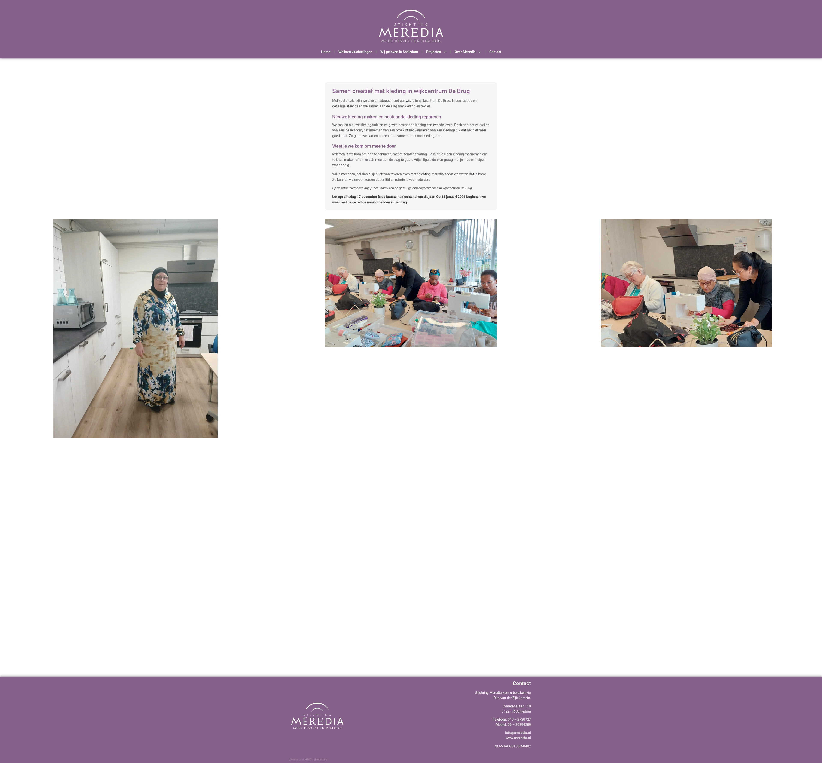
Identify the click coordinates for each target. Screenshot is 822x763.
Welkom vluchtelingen (355, 52)
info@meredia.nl (518, 733)
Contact (495, 52)
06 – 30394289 (519, 725)
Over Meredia (465, 52)
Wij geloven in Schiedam (399, 52)
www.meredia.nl (518, 738)
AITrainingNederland (316, 759)
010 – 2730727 (519, 719)
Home (325, 52)
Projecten (433, 52)
